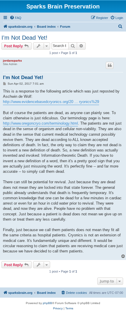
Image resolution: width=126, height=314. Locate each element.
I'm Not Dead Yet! (24, 37)
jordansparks (12, 60)
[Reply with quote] (109, 65)
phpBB (47, 303)
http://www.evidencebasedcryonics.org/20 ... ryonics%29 (51, 102)
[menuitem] (15, 17)
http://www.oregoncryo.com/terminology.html (40, 123)
